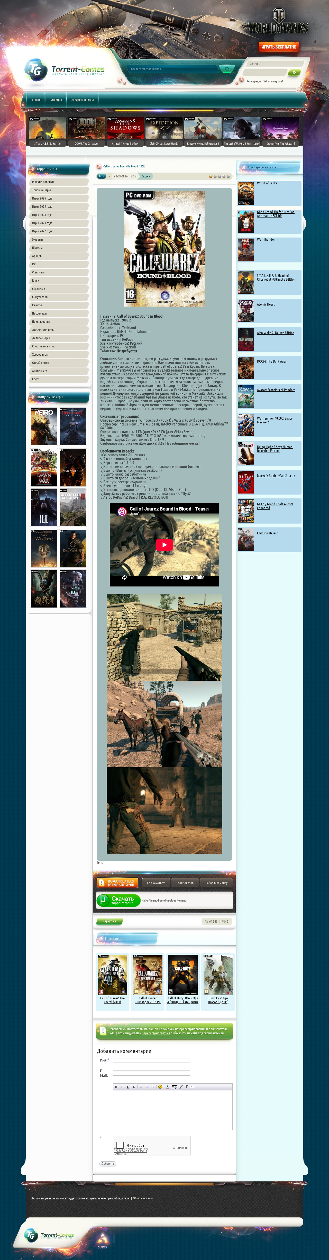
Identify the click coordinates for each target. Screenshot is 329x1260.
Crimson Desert (267, 533)
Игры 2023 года (42, 223)
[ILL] (44, 527)
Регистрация (253, 81)
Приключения (41, 321)
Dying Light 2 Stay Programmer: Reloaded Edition (275, 449)
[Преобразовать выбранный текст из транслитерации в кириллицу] (186, 1087)
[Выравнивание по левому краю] (141, 1087)
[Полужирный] (116, 1087)
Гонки (35, 280)
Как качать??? (156, 883)
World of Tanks (267, 183)
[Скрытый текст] (175, 1087)
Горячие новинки (43, 182)
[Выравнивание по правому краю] (153, 1087)
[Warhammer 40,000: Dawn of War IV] (44, 487)
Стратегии (38, 288)
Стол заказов (185, 883)
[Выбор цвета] (167, 1087)
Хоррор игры (40, 354)
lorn (101, 176)
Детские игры (41, 338)
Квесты (37, 305)
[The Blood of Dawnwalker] (73, 568)
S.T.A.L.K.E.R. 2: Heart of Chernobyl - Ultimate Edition (276, 277)
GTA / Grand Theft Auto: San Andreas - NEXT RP (276, 214)
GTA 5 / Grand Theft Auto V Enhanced (275, 506)
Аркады (37, 256)
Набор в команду (216, 883)
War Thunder (266, 239)
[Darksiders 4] (73, 487)
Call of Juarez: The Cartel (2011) (112, 1000)
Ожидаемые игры (82, 99)
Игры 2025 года (42, 206)
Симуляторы (40, 297)
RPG (34, 264)
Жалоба (117, 884)
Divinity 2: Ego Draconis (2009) (218, 1000)
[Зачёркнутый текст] (134, 1087)
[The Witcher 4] (73, 609)
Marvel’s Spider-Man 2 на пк (276, 475)
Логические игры (43, 329)
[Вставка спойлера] (192, 1087)
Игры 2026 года (42, 198)
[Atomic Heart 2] (73, 527)
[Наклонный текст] (122, 1087)
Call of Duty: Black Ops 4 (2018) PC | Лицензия (182, 1000)
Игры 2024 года (42, 214)
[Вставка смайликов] (160, 1087)
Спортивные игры (43, 346)
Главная (36, 99)
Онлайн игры (40, 362)
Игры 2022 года (42, 231)
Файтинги (38, 272)
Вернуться (109, 922)
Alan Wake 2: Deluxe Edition (275, 333)
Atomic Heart (266, 304)
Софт (35, 379)
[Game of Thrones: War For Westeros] (44, 568)
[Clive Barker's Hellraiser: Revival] (73, 446)
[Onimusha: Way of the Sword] (44, 609)
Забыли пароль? (273, 81)
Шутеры (37, 247)
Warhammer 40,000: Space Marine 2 (275, 420)
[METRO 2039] (44, 446)
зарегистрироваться (156, 1033)
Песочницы (39, 313)
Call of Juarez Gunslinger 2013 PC (148, 1000)
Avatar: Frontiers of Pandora (276, 390)
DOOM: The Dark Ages (272, 361)
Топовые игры (41, 190)
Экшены (37, 239)
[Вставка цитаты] (181, 1087)
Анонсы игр (39, 371)
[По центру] (147, 1087)
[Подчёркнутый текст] (128, 1087)
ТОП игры (55, 99)
